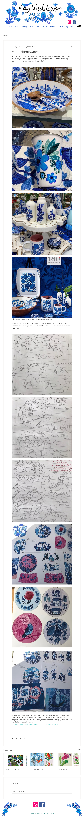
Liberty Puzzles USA (12, 769)
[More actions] (71, 47)
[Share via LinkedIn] (20, 738)
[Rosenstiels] (68, 759)
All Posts (5, 35)
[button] (78, 35)
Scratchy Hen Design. (50, 813)
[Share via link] (24, 738)
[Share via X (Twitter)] (16, 738)
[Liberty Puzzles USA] (15, 759)
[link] (79, 26)
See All (79, 750)
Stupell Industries (38, 769)
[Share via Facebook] (12, 738)
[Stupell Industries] (42, 759)
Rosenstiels (63, 769)
